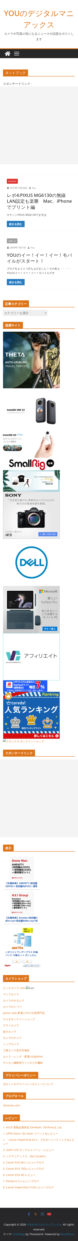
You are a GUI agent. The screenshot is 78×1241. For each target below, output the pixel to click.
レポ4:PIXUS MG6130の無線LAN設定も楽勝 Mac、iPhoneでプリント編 (39, 201)
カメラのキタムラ (13, 1000)
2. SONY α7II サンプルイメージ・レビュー (28, 1150)
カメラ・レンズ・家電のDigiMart (23, 1056)
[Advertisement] (39, 125)
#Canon (12, 181)
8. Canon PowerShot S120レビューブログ (28, 1187)
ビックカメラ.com (14, 988)
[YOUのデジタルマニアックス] (7, 53)
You (34, 188)
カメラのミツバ (12, 1006)
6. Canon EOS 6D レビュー (19, 1175)
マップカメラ (11, 994)
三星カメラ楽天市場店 (16, 1050)
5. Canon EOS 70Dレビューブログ (23, 1168)
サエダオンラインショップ (19, 1019)
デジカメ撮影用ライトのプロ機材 (23, 1062)
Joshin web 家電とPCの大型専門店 (24, 1013)
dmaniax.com (11, 1105)
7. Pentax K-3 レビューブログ (21, 1181)
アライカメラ (11, 1025)
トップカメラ (12, 1044)
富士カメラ (9, 1031)
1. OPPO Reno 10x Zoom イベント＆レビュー (30, 1133)
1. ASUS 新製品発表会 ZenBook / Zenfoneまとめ (32, 1127)
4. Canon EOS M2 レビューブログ (23, 1162)
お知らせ (12, 241)
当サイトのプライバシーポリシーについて (28, 1084)
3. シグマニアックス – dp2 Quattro (24, 1156)
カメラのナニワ (12, 1038)
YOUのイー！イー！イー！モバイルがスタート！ (39, 258)
